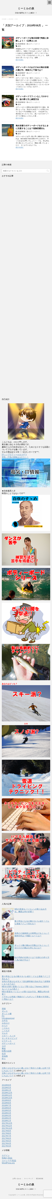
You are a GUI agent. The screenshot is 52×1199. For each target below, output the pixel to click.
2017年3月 (6, 1146)
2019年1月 (6, 1090)
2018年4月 (6, 1113)
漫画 (4, 1009)
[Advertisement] (26, 288)
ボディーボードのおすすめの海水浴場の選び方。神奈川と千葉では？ (32, 68)
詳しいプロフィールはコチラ (14, 455)
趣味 (19, 46)
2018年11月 (7, 1095)
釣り (4, 1059)
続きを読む (20, 60)
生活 (4, 1054)
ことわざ (6, 1031)
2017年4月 (6, 1143)
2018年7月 (6, 1105)
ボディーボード (34, 44)
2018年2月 (6, 1118)
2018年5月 (6, 1110)
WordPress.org (8, 1163)
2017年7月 (6, 1136)
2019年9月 (6, 1085)
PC (3, 1016)
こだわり (6, 1028)
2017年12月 (7, 1123)
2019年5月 (6, 1088)
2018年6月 (6, 1108)
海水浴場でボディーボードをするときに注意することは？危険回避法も (32, 127)
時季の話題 (6, 1051)
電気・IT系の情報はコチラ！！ (15, 457)
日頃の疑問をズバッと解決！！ (26, 1189)
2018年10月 (7, 1098)
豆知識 (5, 1056)
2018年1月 (6, 1121)
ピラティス (6, 1041)
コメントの (9, 1160)
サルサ (5, 1033)
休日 (19, 75)
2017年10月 (7, 1128)
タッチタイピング (9, 1038)
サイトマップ (28, 1178)
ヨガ (4, 1046)
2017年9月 (6, 1131)
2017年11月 (7, 1126)
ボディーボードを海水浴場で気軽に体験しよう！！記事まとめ (32, 39)
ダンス (5, 1011)
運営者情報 (39, 1178)
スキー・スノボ (8, 1036)
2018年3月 (6, 1116)
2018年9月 (6, 1100)
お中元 (5, 1021)
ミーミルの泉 (26, 8)
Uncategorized (8, 1018)
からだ (5, 1026)
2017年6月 (6, 1138)
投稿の (7, 1158)
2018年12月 (7, 1093)
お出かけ (6, 1023)
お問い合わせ (16, 1178)
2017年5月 (6, 1141)
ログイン (6, 1155)
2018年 (10, 19)
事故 (4, 1048)
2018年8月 (6, 1103)
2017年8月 (6, 1133)
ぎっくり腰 (6, 1014)
